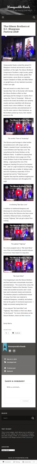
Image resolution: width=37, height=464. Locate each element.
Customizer (29, 437)
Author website (14, 350)
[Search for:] (19, 418)
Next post (10, 371)
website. (28, 315)
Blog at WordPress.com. (18, 458)
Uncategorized (11, 362)
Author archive (10, 350)
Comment (26, 401)
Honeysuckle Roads (18, 7)
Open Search (33, 17)
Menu (3, 17)
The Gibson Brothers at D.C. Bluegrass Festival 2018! (17, 29)
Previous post (11, 368)
